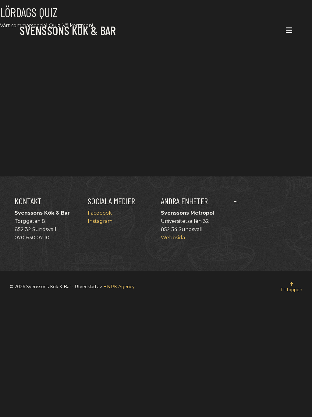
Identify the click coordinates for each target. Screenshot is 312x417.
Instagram (100, 221)
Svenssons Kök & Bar (68, 30)
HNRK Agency (119, 286)
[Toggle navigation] (288, 30)
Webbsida (173, 238)
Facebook (100, 213)
